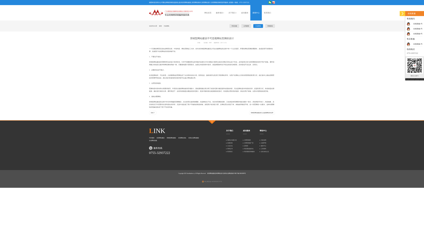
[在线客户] (402, 13)
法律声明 (263, 143)
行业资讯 (166, 26)
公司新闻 (246, 26)
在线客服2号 (417, 29)
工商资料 (263, 148)
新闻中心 (256, 13)
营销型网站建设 (171, 138)
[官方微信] (270, 3)
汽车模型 (151, 138)
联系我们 (267, 13)
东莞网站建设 (161, 138)
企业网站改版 (153, 140)
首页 (160, 26)
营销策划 (270, 26)
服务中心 (263, 146)
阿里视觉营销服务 (249, 151)
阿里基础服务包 (248, 148)
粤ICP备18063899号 (240, 173)
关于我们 (232, 13)
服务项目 (219, 13)
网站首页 (207, 13)
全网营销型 (247, 140)
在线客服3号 (417, 34)
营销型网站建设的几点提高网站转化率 (262, 113)
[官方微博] (273, 3)
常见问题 (234, 26)
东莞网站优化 (182, 138)
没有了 (153, 113)
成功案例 (244, 13)
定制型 (246, 146)
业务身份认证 (265, 151)
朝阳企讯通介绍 (232, 140)
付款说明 (263, 140)
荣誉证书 (230, 148)
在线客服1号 (417, 24)
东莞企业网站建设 (193, 138)
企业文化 (230, 146)
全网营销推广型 (248, 143)
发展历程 (230, 143)
